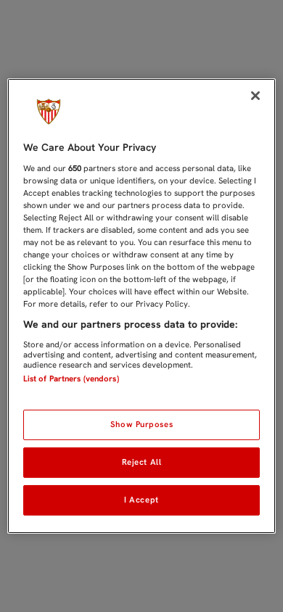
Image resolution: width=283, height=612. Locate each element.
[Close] (255, 96)
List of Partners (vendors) (71, 378)
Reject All (142, 462)
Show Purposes (141, 424)
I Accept (141, 500)
